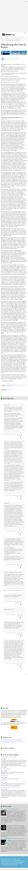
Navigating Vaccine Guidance (8, 742)
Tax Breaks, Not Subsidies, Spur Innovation (11, 739)
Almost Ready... (4, 775)
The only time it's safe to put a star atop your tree (12, 838)
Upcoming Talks (8, 385)
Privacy (22, 859)
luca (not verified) (11, 531)
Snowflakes (4, 823)
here (10, 609)
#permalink (19, 435)
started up (21, 101)
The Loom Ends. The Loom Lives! (9, 757)
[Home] (9, 35)
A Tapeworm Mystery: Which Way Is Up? (10, 787)
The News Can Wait (5, 769)
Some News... (4, 780)
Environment (10, 389)
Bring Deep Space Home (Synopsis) (9, 809)
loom (3, 40)
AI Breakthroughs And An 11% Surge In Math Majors (14, 741)
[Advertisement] (14, 16)
